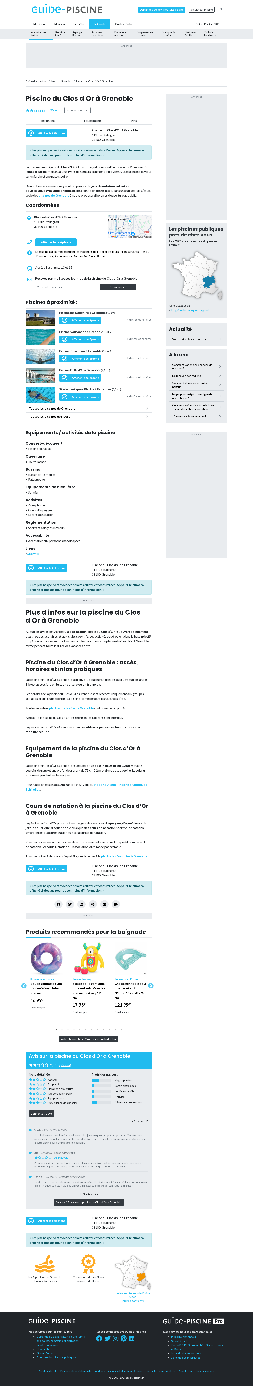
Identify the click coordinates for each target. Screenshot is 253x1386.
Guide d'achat (45, 1353)
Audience (171, 1371)
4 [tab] (74, 1030)
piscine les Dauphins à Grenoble (124, 856)
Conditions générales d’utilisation (112, 1371)
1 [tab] (56, 1030)
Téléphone (48, 120)
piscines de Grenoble (54, 195)
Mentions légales (48, 1371)
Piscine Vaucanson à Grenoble (85, 332)
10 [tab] (109, 1030)
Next (150, 985)
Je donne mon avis (77, 110)
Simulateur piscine (201, 9)
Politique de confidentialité (75, 1371)
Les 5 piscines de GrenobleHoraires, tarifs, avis (44, 1279)
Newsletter (44, 1349)
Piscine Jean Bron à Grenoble (85, 351)
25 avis (55, 110)
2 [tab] (62, 1030)
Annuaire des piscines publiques (56, 1357)
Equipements (93, 120)
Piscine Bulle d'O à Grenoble (84, 370)
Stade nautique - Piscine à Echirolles (90, 389)
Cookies (138, 1371)
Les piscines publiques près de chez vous (196, 232)
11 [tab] (115, 1030)
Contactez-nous (155, 1371)
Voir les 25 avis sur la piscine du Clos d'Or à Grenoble (88, 1202)
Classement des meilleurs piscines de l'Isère (88, 1279)
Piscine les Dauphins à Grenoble (87, 312)
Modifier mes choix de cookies (196, 1371)
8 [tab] (98, 1030)
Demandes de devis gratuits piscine (162, 9)
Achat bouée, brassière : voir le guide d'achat (88, 1039)
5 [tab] (80, 1030)
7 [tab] (92, 1030)
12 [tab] (121, 1030)
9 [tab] (104, 1030)
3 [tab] (68, 1030)
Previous (23, 985)
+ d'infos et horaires (139, 319)
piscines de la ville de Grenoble (71, 708)
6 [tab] (86, 1030)
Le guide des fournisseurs (187, 1353)
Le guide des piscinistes (185, 1357)
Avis (134, 120)
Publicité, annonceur (183, 1336)
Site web (33, 553)
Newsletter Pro (180, 1341)
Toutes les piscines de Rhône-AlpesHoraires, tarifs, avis (132, 1296)
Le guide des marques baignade (190, 310)
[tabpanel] (47, 977)
